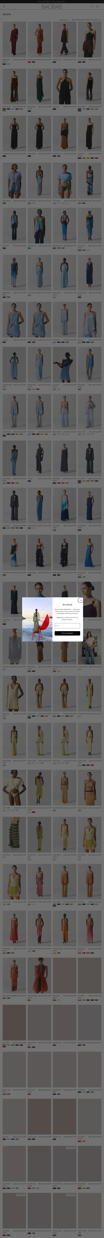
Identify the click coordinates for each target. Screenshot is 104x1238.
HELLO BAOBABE (67, 633)
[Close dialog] (80, 600)
